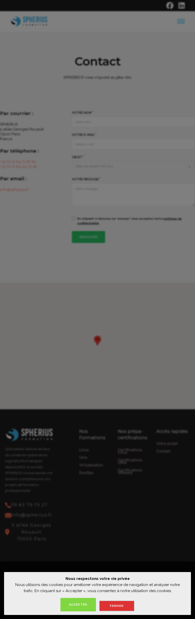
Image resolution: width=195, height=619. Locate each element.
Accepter (78, 604)
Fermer (117, 606)
